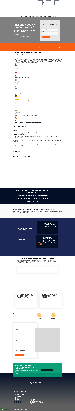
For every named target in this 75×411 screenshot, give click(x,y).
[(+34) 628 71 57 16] (40, 2)
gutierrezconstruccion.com (20, 22)
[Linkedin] (20, 402)
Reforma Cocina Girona (47, 16)
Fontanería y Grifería (17, 151)
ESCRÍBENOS (53, 318)
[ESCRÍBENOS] (53, 315)
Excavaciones (55, 16)
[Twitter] (18, 402)
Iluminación (15, 130)
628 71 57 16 (32, 201)
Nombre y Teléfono (44, 27)
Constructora (20, 16)
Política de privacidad (49, 35)
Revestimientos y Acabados (18, 147)
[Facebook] (14, 402)
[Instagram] (16, 402)
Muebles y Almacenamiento (18, 134)
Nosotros (25, 16)
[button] (37, 126)
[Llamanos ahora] (2, 409)
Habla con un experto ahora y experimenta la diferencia (24, 367)
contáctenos (53, 2)
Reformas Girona (31, 16)
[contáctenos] (48, 2)
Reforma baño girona (38, 16)
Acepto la (47, 35)
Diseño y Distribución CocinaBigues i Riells (21, 126)
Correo (43, 31)
